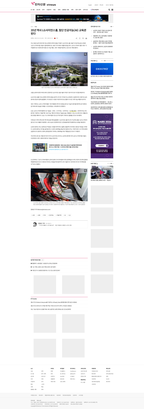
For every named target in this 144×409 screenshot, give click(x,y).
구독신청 (101, 5)
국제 (42, 379)
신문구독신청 (84, 371)
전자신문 (108, 371)
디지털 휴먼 (73, 111)
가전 (36, 26)
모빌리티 (49, 10)
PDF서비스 (72, 379)
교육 (34, 215)
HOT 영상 (94, 163)
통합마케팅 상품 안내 (96, 376)
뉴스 (32, 368)
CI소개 (107, 379)
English (90, 5)
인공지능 (51, 215)
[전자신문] (44, 3)
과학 (72, 10)
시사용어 (72, 376)
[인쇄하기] (86, 38)
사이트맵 (81, 395)
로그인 (107, 5)
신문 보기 (83, 373)
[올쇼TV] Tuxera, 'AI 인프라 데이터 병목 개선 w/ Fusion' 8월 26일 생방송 (102, 87)
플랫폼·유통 (65, 10)
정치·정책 (78, 10)
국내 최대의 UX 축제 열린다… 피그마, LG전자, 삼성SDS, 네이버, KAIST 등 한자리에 (102, 103)
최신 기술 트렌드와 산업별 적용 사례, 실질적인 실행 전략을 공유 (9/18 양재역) (51, 309)
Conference (73, 371)
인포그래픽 (62, 381)
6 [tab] (109, 60)
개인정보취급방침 (96, 381)
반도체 (38, 10)
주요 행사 (94, 61)
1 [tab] (111, 26)
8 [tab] (112, 60)
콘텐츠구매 (83, 376)
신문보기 (96, 5)
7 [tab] (111, 60)
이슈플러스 (62, 371)
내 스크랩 (83, 382)
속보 (32, 371)
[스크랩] (79, 38)
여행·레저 (53, 381)
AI (65, 215)
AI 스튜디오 (62, 373)
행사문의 (94, 373)
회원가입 (111, 5)
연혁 (107, 376)
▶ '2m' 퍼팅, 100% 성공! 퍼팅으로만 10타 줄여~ (43, 267)
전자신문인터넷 (109, 373)
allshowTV (72, 373)
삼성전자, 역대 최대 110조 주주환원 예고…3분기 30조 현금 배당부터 (103, 42)
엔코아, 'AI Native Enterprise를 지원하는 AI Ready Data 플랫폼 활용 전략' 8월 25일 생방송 (102, 93)
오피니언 (85, 10)
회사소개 (39, 400)
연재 (42, 389)
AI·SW (32, 10)
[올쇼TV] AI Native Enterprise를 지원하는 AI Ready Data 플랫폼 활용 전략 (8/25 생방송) (54, 302)
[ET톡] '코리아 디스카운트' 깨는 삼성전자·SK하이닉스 (102, 53)
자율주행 (59, 215)
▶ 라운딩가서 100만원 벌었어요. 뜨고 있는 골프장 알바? (45, 270)
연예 (52, 371)
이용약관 (94, 379)
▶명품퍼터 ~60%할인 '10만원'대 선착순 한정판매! (44, 263)
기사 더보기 (48, 223)
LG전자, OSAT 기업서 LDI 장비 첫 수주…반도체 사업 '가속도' (102, 31)
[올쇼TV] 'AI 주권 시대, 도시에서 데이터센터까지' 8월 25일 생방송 (102, 97)
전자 (43, 10)
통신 (54, 10)
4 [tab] (106, 60)
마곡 (45, 215)
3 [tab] (104, 60)
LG (69, 215)
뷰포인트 (62, 379)
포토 (52, 373)
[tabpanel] (102, 42)
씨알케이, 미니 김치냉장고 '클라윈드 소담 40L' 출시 (102, 36)
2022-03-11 (52, 38)
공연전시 (53, 376)
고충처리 (94, 384)
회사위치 (108, 381)
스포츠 (42, 384)
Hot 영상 (62, 376)
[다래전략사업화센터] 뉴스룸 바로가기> (58, 149)
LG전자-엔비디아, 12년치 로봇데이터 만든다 (103, 47)
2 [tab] (112, 26)
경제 (59, 10)
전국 (42, 381)
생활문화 (53, 379)
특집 (42, 387)
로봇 (39, 215)
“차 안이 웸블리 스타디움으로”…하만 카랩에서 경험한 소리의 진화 (55, 225)
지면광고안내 (95, 371)
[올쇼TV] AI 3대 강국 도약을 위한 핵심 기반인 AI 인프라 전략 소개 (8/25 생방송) (51, 306)
